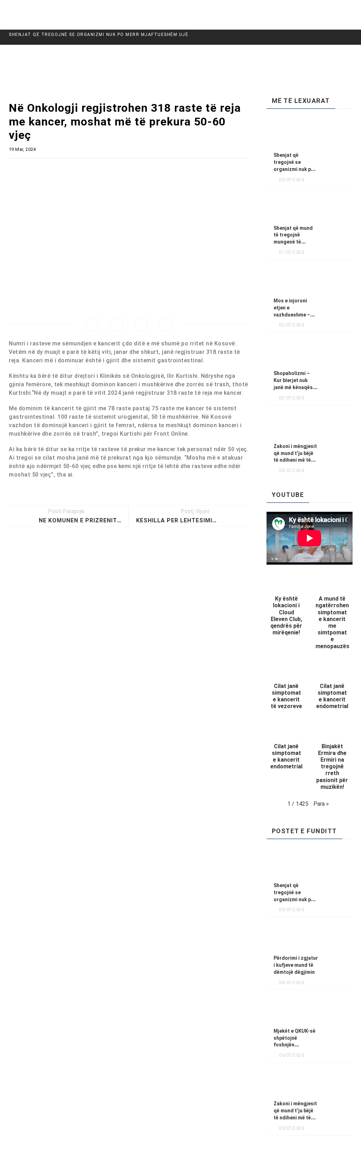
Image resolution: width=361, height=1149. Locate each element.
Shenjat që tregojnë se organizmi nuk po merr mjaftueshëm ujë (98, 34)
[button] (287, 606)
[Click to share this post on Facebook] (92, 324)
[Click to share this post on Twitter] (116, 324)
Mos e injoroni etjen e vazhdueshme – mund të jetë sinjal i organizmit (295, 314)
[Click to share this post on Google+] (141, 324)
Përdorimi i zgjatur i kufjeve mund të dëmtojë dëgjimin (296, 965)
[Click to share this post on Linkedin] (165, 324)
